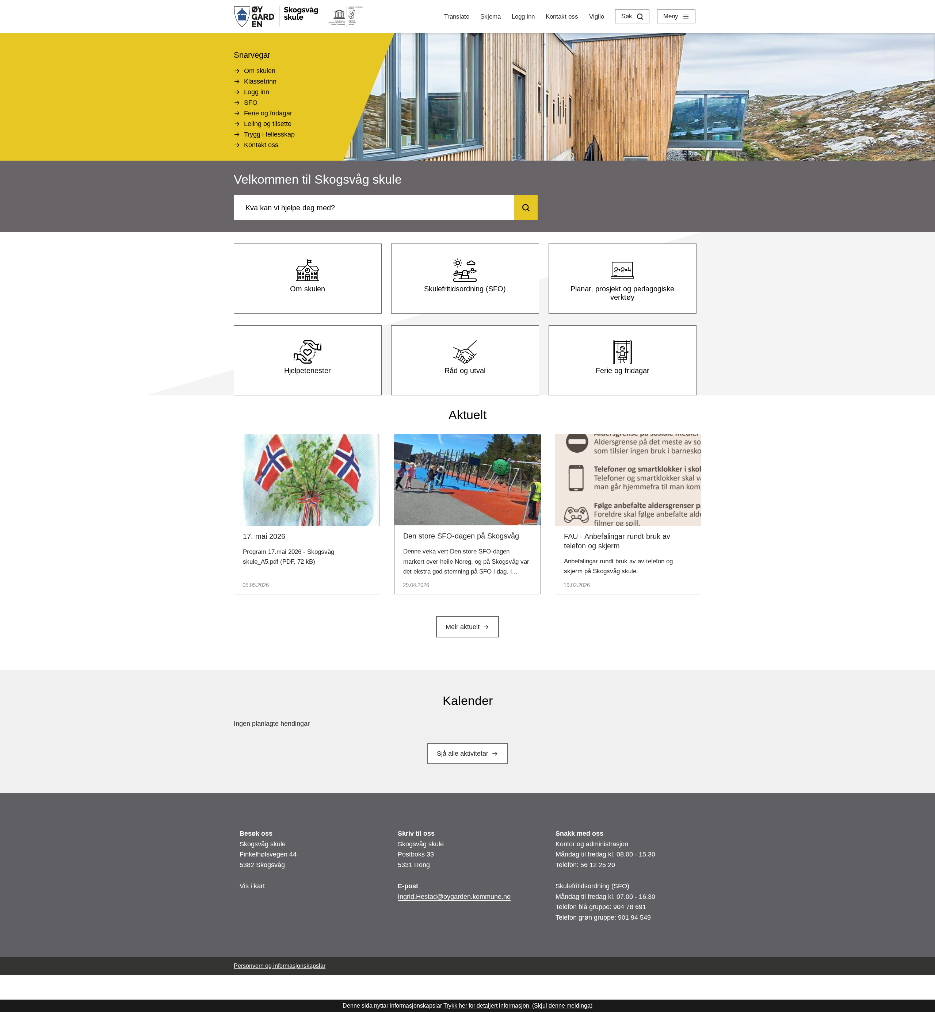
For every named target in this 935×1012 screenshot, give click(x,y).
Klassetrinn (260, 81)
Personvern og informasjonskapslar (279, 966)
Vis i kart (252, 886)
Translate (456, 16)
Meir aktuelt (463, 626)
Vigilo (596, 16)
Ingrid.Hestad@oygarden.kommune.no (454, 896)
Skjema (490, 16)
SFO (250, 102)
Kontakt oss (562, 16)
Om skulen (259, 70)
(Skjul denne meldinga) (562, 1006)
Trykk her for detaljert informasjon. (487, 1006)
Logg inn (523, 16)
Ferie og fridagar (268, 113)
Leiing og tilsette (267, 123)
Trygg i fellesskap (269, 134)
